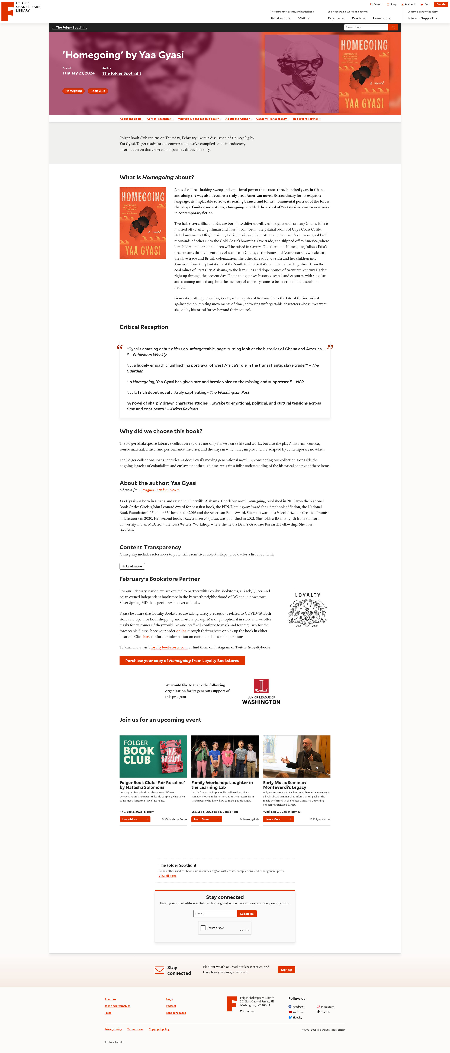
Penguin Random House (160, 490)
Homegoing (73, 91)
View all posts (167, 876)
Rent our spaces (176, 1012)
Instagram (327, 1006)
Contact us (247, 1011)
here (146, 637)
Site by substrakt (114, 1042)
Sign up (286, 970)
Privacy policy (113, 1029)
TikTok (325, 1012)
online (181, 631)
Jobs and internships (117, 1006)
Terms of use (135, 1029)
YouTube (297, 1012)
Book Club (98, 91)
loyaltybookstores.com (169, 648)
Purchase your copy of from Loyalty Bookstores (182, 660)
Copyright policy (159, 1029)
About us (110, 999)
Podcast (171, 1006)
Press (108, 1012)
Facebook (298, 1006)
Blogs (169, 999)
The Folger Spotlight (71, 27)
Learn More (129, 819)
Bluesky (297, 1017)
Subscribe (247, 913)
